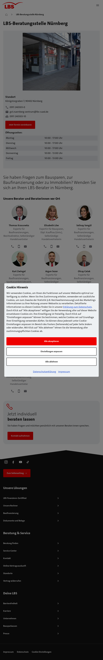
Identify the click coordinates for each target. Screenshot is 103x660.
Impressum (64, 371)
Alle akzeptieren (51, 341)
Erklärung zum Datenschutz (77, 307)
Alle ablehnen (51, 361)
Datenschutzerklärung (44, 371)
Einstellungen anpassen (51, 351)
